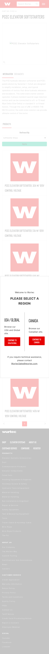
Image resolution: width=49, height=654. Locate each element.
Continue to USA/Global (12, 342)
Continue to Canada (36, 341)
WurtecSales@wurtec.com (24, 363)
